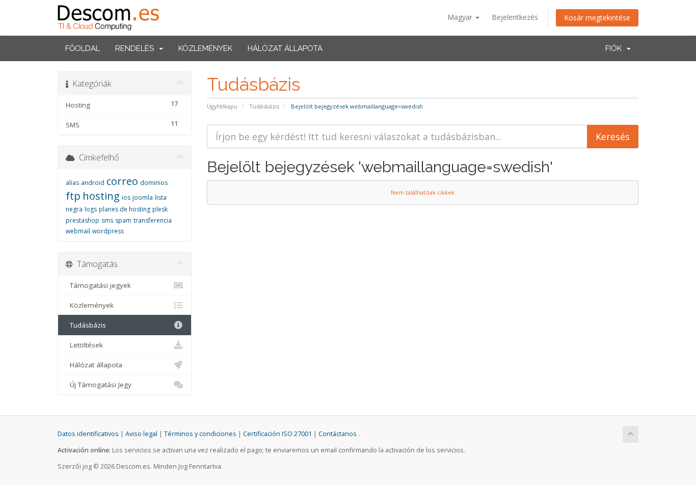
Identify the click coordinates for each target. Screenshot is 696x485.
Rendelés (136, 48)
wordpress (108, 231)
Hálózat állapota (285, 48)
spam (123, 220)
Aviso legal (141, 433)
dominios (154, 182)
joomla (142, 197)
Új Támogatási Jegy (98, 384)
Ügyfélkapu (222, 106)
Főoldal (82, 48)
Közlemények (205, 48)
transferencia (152, 220)
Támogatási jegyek (98, 285)
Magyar (460, 17)
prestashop (82, 220)
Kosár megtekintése (597, 17)
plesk (160, 209)
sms (107, 220)
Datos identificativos (88, 433)
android (92, 182)
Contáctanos (337, 433)
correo (122, 181)
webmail (78, 231)
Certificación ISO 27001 (277, 433)
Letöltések (84, 344)
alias (72, 182)
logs (91, 209)
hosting (101, 196)
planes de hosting (124, 209)
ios (126, 197)
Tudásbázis (264, 106)
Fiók (615, 48)
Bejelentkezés (515, 17)
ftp (73, 196)
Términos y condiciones (200, 433)
